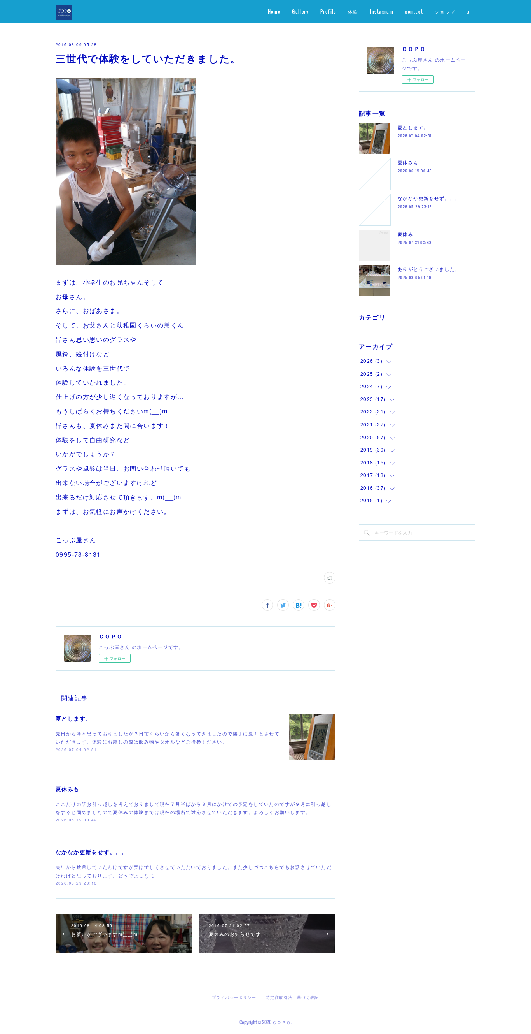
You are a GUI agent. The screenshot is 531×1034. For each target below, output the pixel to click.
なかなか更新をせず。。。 (92, 852)
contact (414, 11)
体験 (353, 11)
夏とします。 (73, 718)
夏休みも (68, 789)
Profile (328, 11)
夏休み (405, 233)
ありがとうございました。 (429, 269)
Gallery (300, 11)
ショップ (445, 11)
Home (274, 11)
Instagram (382, 11)
